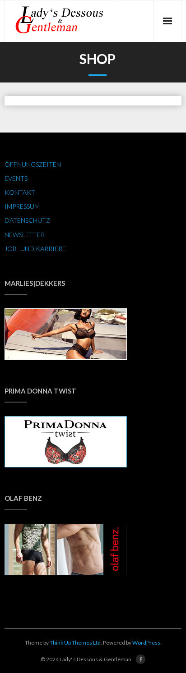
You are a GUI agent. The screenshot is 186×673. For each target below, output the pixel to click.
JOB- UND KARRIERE (35, 248)
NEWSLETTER (25, 234)
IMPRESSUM (22, 206)
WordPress (146, 642)
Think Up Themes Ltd (75, 642)
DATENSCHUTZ (27, 220)
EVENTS (16, 178)
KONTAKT (20, 192)
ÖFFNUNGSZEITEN (33, 164)
